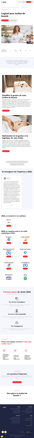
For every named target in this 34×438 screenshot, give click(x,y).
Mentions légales (16, 436)
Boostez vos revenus (29, 409)
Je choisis (5, 433)
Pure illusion (23, 435)
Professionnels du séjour (16, 417)
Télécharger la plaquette (28, 420)
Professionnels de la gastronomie (14, 418)
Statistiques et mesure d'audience (6, 429)
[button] (32, 2)
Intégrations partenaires (16, 412)
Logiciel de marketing (16, 409)
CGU (20, 436)
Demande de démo (29, 418)
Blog (31, 422)
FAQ (31, 424)
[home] (3, 2)
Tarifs (31, 421)
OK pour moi (15, 433)
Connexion (19, 1)
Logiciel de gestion (17, 411)
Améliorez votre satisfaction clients (26, 411)
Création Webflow (18, 435)
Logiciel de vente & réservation (15, 408)
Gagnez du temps (29, 408)
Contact (31, 417)
